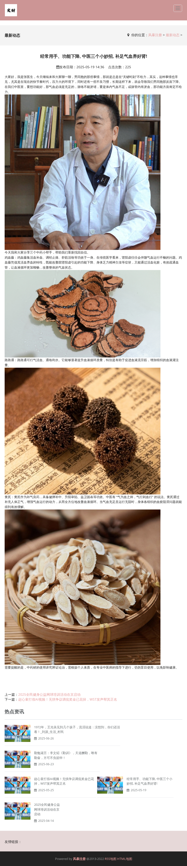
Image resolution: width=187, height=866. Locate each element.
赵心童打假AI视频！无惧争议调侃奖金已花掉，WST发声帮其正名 (67, 699)
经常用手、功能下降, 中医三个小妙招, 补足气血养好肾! (149, 781)
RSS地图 (110, 859)
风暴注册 (155, 35)
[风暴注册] (11, 10)
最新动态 (172, 35)
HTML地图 (124, 859)
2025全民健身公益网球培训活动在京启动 (49, 694)
